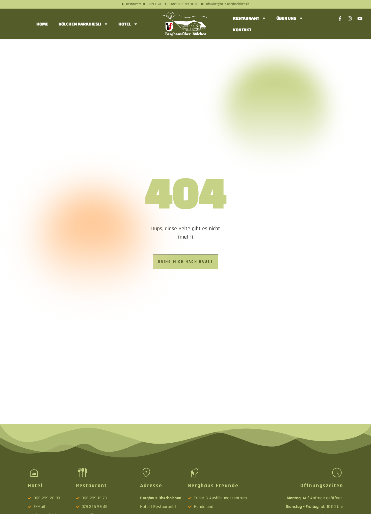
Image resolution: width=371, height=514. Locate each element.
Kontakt (242, 29)
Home (42, 23)
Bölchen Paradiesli (80, 23)
